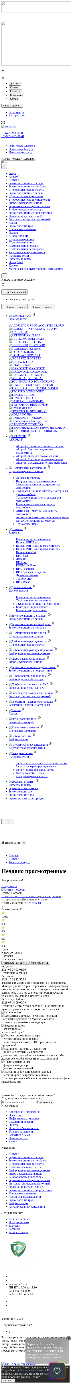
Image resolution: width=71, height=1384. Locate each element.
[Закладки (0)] (2, 287)
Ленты (13, 222)
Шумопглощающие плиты (25, 1167)
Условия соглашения (21, 1131)
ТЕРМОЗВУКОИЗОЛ (53, 427)
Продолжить (9, 886)
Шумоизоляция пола (21, 242)
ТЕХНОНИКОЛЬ (46, 430)
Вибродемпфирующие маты (26, 189)
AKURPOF (33, 335)
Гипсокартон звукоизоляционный (30, 219)
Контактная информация (24, 1111)
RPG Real (22, 555)
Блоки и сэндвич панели (31, 610)
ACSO (24, 332)
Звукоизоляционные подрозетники (30, 212)
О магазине (16, 95)
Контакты (15, 91)
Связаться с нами (19, 1134)
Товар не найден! (19, 862)
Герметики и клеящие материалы (29, 206)
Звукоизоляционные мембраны (28, 186)
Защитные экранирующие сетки (36, 766)
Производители (18, 1138)
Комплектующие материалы (33, 539)
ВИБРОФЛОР (39, 404)
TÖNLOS (30, 398)
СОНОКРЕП (37, 417)
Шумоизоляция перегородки (26, 249)
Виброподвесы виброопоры (26, 209)
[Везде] (4, 166)
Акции (13, 1141)
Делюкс (13, 265)
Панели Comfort (26, 552)
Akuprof (14, 176)
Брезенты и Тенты (20, 258)
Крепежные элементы (22, 229)
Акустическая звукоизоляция (27, 252)
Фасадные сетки (19, 255)
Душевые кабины (27, 575)
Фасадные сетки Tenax (30, 773)
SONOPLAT (35, 378)
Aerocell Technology (28, 477)
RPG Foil (21, 562)
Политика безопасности (24, 1128)
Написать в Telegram (21, 149)
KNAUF (28, 365)
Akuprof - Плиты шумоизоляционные (39, 459)
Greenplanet (16, 262)
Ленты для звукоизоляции (25, 1196)
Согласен (8, 1380)
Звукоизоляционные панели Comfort (38, 603)
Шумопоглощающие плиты (26, 196)
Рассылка (14, 1228)
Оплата (14, 87)
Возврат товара (18, 1232)
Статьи (14, 99)
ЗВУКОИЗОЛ (38, 411)
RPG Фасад (23, 581)
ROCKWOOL (38, 371)
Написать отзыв (39, 962)
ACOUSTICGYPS (46, 328)
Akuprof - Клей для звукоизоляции (37, 456)
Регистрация (16, 112)
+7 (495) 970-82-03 (12, 133)
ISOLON (28, 351)
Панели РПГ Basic (27, 542)
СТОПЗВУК (35, 424)
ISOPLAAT (33, 355)
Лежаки (21, 558)
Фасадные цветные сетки (32, 776)
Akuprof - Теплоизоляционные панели (40, 446)
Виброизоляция (18, 235)
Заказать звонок (21, 1305)
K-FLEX (28, 361)
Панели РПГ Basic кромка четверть (38, 545)
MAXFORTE (37, 368)
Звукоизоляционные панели (26, 183)
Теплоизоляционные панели (33, 600)
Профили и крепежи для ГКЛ (27, 216)
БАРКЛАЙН (36, 401)
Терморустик (24, 578)
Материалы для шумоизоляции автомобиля (36, 268)
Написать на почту (20, 152)
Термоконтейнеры (27, 523)
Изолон (13, 232)
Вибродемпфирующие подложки (29, 199)
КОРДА (27, 414)
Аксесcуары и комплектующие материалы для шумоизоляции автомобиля (42, 519)
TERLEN (29, 394)
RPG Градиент (25, 568)
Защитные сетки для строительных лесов (41, 763)
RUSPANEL (35, 374)
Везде (12, 173)
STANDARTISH (43, 384)
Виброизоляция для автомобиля (36, 481)
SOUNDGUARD (44, 381)
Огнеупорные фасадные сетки (35, 769)
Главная (14, 855)
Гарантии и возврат (21, 1121)
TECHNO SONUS (46, 388)
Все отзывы (33, 902)
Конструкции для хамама (31, 607)
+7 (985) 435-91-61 (12, 136)
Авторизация (17, 115)
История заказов (19, 1222)
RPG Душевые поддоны (31, 572)
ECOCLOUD (37, 345)
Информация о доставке (24, 1118)
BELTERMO (36, 338)
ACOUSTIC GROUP (51, 325)
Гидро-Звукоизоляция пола (25, 202)
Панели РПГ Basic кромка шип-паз (38, 549)
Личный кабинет (19, 1219)
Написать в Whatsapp (22, 145)
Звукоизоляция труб (21, 225)
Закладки (14, 1225)
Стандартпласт (40, 421)
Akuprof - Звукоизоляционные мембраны (41, 462)
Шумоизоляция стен (21, 239)
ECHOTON (34, 342)
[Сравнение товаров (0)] (3, 283)
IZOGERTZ (34, 358)
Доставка (15, 83)
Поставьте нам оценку (15, 962)
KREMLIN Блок (26, 565)
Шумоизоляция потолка (24, 245)
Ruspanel (14, 179)
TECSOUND (36, 391)
